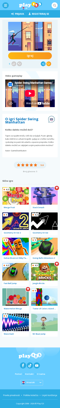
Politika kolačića (30, 395)
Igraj (30, 56)
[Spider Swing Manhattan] (30, 36)
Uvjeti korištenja (49, 395)
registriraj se (40, 13)
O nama (41, 374)
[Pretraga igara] (55, 5)
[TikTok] (30, 365)
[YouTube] (37, 365)
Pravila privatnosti (11, 395)
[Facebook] (23, 365)
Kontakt (29, 374)
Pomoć (18, 374)
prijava (19, 13)
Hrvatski (30, 382)
